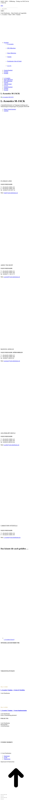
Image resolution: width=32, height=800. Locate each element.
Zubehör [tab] (6, 110)
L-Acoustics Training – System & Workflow (13, 690)
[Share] (3, 797)
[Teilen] (4, 794)
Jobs (2, 5)
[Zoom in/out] (6, 797)
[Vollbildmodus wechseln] (3, 794)
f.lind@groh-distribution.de (11, 193)
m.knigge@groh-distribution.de (12, 361)
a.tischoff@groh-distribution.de (12, 277)
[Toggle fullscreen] (4, 797)
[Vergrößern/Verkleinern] (1, 794)
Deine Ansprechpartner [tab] (10, 109)
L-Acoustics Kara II (9, 639)
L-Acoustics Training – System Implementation (14, 710)
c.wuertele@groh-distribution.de (12, 537)
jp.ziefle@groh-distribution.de (11, 445)
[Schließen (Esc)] (6, 794)
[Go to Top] (16, 792)
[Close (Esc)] (1, 797)
